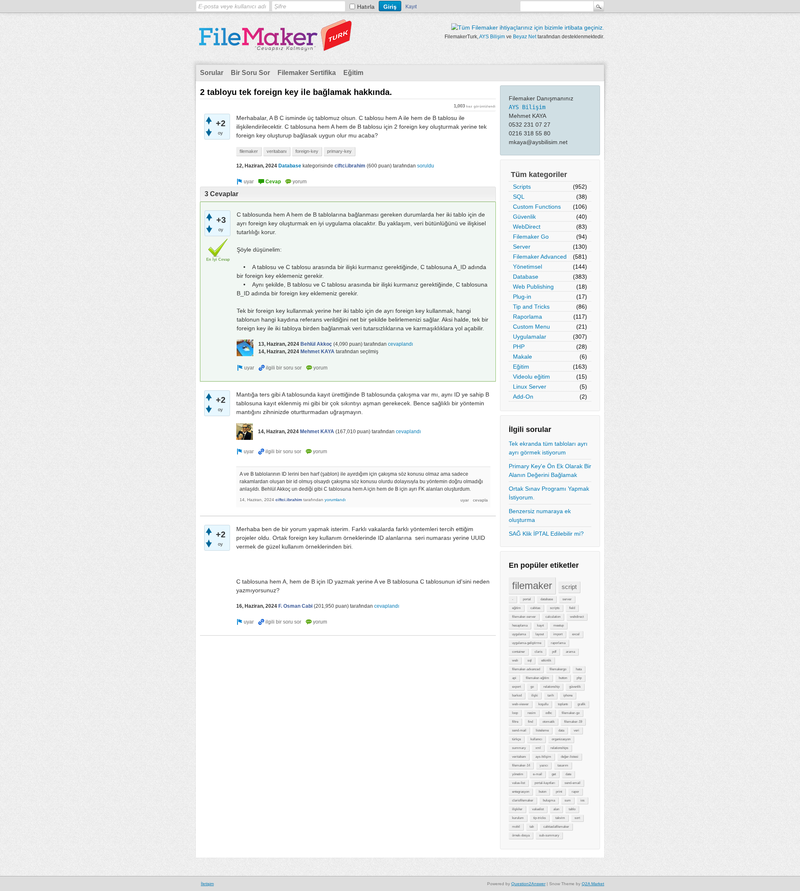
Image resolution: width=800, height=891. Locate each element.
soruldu (425, 166)
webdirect (577, 617)
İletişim (207, 883)
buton (542, 792)
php (579, 678)
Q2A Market (593, 883)
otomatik (548, 722)
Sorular (211, 72)
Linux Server (529, 386)
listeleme (542, 730)
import (557, 634)
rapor (575, 792)
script (569, 586)
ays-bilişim (543, 757)
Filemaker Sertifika (307, 72)
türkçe (516, 739)
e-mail (537, 774)
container (518, 652)
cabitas (535, 608)
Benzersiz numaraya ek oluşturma (540, 515)
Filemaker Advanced (540, 256)
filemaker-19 (573, 722)
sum (568, 800)
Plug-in (522, 296)
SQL (519, 196)
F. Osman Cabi (295, 606)
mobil (516, 827)
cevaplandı (400, 344)
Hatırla (366, 7)
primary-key (339, 151)
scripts (555, 608)
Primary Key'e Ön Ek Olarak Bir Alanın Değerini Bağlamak (550, 470)
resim (532, 713)
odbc (548, 713)
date (568, 774)
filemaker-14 (521, 765)
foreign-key (306, 151)
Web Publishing (533, 286)
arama (570, 652)
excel (576, 634)
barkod (517, 695)
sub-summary (549, 835)
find (530, 722)
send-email (572, 783)
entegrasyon (520, 792)
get (554, 774)
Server (521, 246)
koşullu (543, 704)
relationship (551, 687)
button (563, 678)
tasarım (563, 765)
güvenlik (575, 687)
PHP (519, 346)
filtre (515, 722)
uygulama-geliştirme (526, 643)
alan (556, 809)
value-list (518, 783)
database (546, 599)
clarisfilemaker (522, 800)
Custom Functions (537, 206)
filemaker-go (571, 713)
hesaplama (520, 625)
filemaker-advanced (526, 669)
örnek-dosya (521, 835)
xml (538, 748)
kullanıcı (536, 739)
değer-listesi (569, 757)
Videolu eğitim (531, 376)
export (516, 687)
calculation (552, 617)
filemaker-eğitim (537, 678)
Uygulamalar (529, 336)
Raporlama (527, 316)
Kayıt (411, 7)
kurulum (518, 818)
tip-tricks (539, 818)
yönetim (517, 774)
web (515, 660)
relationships (559, 748)
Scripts (522, 186)
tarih (551, 695)
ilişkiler (517, 809)
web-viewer (520, 704)
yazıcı (544, 765)
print (559, 792)
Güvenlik (524, 216)
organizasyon (561, 739)
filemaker (532, 585)
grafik (581, 704)
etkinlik (546, 660)
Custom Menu (531, 326)
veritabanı (519, 757)
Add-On (523, 396)
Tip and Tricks (531, 306)
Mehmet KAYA (317, 351)
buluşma (549, 800)
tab (532, 827)
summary (519, 748)
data (561, 730)
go (532, 687)
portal (527, 599)
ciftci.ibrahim (350, 166)
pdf (554, 652)
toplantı (563, 704)
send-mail (519, 730)
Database (525, 276)
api (514, 678)
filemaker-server (524, 617)
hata (579, 669)
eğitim (516, 608)
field (572, 608)
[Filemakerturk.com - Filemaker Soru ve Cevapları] (275, 46)
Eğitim (353, 72)
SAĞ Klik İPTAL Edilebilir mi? (546, 533)
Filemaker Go (531, 236)
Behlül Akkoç (316, 344)
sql (530, 660)
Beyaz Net (524, 37)
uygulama (519, 634)
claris (538, 652)
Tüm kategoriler (539, 174)
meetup (558, 625)
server (567, 599)
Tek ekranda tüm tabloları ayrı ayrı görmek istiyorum (548, 448)
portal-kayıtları (545, 783)
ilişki (534, 695)
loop (515, 713)
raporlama (558, 643)
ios (582, 800)
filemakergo (558, 669)
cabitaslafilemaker (556, 827)
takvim (560, 818)
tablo (572, 809)
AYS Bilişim (492, 37)
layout (539, 634)
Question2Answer (528, 883)
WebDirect (526, 226)
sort (577, 818)
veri (576, 730)
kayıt (540, 625)
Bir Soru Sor (250, 72)
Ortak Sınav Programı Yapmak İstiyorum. (549, 493)
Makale (522, 356)
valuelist (538, 809)
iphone (567, 695)
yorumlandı (335, 499)
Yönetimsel (527, 266)
